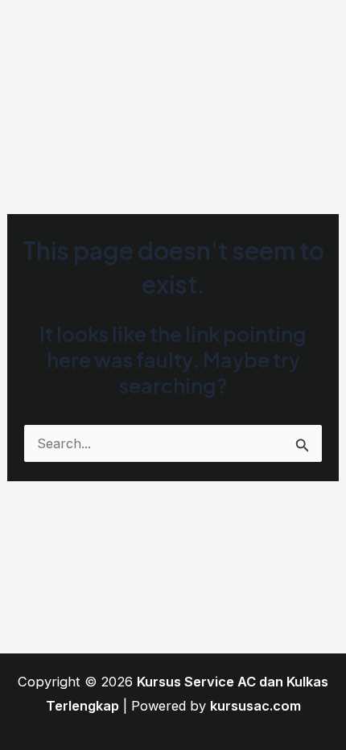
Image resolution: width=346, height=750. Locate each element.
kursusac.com (255, 706)
